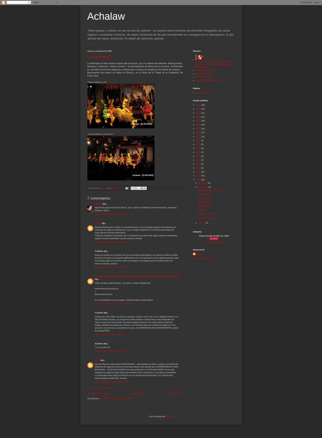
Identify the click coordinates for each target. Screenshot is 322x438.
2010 (198, 160)
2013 (198, 148)
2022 (198, 113)
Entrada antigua (174, 394)
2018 (198, 129)
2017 (198, 132)
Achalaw (106, 16)
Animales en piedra (207, 218)
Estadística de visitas (213, 242)
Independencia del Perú (206, 70)
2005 (198, 180)
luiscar (98, 223)
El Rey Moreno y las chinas (210, 190)
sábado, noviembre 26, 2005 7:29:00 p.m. (114, 242)
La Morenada (204, 198)
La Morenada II (99, 57)
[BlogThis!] (135, 188)
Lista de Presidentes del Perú (208, 80)
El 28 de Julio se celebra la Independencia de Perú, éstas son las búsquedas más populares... (214, 64)
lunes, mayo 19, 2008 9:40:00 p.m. (110, 351)
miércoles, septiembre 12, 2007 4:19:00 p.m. (115, 304)
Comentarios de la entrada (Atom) (115, 398)
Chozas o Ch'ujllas (206, 214)
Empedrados (204, 206)
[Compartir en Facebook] (142, 188)
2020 (198, 121)
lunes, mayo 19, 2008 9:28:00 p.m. (110, 334)
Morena (98, 204)
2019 (198, 125)
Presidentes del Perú (204, 77)
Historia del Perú (203, 73)
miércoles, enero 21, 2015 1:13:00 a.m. (112, 382)
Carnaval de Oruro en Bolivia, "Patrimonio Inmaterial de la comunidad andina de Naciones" (138, 276)
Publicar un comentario (102, 388)
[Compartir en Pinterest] (145, 188)
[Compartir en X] (138, 188)
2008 (198, 168)
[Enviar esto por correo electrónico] (132, 188)
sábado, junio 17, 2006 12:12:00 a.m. (112, 267)
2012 (198, 152)
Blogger (169, 416)
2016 (198, 136)
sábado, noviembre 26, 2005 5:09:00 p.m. (114, 214)
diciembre (203, 183)
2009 (198, 164)
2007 (198, 172)
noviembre (203, 187)
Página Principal (137, 394)
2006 (198, 176)
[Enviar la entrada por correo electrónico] (127, 188)
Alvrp (97, 360)
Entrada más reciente (98, 394)
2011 (198, 156)
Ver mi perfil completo (202, 258)
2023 (198, 109)
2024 (198, 105)
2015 (198, 140)
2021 (198, 117)
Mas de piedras (205, 202)
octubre (202, 223)
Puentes (201, 210)
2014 (198, 144)
